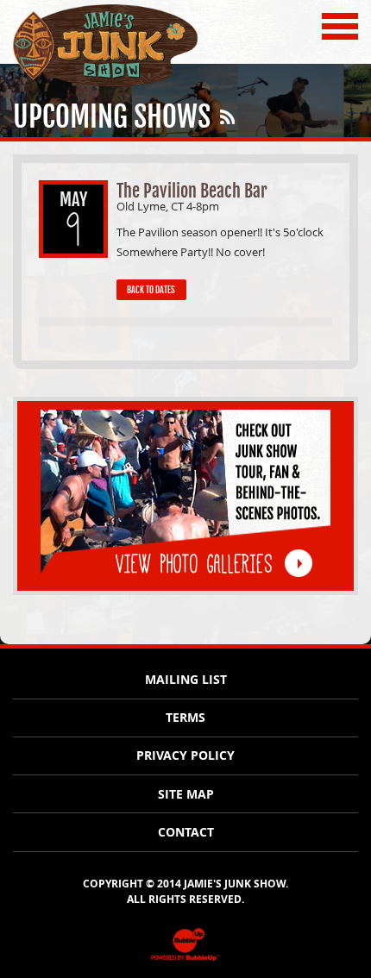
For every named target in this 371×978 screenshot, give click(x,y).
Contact (186, 832)
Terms (185, 717)
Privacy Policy (185, 755)
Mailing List (186, 679)
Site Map (186, 794)
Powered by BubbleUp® (185, 959)
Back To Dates (151, 290)
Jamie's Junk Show (71, 85)
